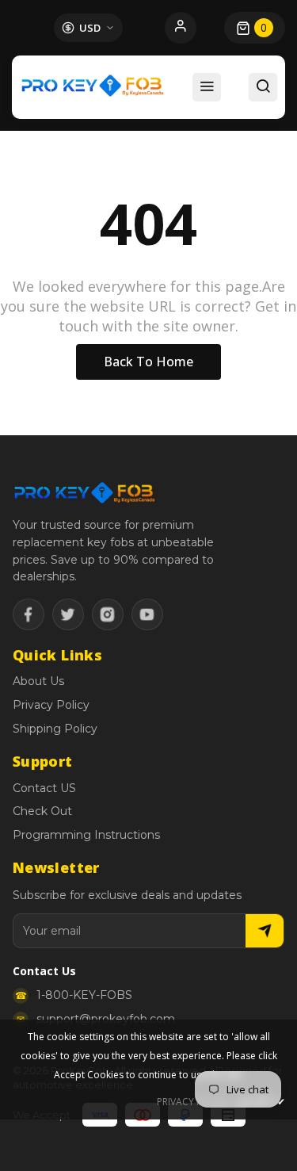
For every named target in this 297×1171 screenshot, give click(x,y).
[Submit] (265, 930)
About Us (38, 681)
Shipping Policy (55, 728)
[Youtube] (147, 614)
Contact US (44, 788)
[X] (68, 614)
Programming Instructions (86, 835)
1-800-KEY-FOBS (84, 995)
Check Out (42, 811)
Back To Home (148, 361)
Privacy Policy (51, 705)
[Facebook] (28, 614)
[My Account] (180, 28)
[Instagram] (108, 614)
